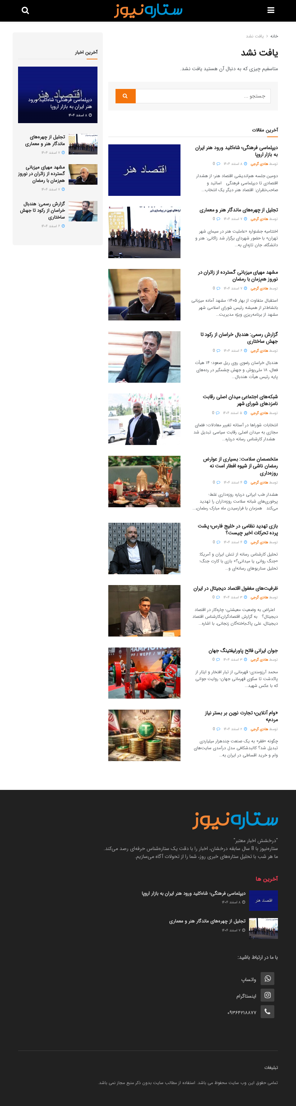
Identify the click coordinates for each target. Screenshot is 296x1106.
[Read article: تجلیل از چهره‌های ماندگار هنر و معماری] (144, 232)
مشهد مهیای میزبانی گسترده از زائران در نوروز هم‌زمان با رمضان (238, 275)
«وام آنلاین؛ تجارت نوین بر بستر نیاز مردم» (241, 716)
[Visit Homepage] (148, 11)
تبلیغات (271, 1067)
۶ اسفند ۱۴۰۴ (233, 351)
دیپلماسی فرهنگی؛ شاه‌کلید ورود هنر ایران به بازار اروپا (236, 151)
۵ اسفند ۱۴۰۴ (233, 413)
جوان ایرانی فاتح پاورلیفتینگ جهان (243, 651)
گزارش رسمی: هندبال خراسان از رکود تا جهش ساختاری (239, 338)
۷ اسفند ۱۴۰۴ (233, 219)
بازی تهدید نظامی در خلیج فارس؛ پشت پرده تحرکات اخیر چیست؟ (238, 529)
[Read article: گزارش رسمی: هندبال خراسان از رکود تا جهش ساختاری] (144, 357)
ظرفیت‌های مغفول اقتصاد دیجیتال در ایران (235, 588)
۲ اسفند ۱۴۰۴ (233, 729)
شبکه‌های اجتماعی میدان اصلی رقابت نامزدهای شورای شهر (240, 400)
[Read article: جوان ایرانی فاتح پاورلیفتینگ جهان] (144, 673)
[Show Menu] (270, 11)
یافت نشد (255, 36)
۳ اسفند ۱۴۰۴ (233, 597)
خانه (274, 36)
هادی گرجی (259, 164)
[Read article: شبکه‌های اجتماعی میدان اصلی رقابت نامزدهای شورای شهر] (144, 419)
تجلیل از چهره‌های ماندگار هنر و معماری (239, 210)
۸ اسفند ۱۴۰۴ (233, 164)
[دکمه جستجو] (25, 11)
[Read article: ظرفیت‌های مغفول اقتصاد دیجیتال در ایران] (144, 611)
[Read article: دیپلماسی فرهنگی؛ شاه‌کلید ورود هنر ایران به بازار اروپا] (144, 170)
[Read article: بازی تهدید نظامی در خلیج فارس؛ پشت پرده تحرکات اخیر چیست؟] (144, 548)
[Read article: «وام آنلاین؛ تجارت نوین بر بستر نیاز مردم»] (144, 735)
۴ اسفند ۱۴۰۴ (233, 482)
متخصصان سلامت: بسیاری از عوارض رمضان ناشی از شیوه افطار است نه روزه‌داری (240, 466)
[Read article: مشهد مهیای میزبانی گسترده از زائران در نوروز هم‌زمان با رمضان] (144, 294)
